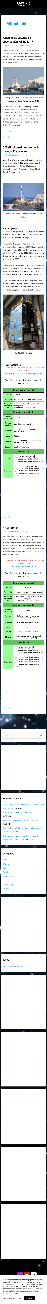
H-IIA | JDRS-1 (11, 527)
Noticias (6, 889)
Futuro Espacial (8, 876)
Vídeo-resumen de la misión (31, 374)
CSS (4, 868)
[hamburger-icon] (4, 4)
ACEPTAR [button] (30, 1298)
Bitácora (6, 864)
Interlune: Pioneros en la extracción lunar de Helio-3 (22, 820)
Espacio (6, 872)
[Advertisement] (23, 494)
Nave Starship (8, 884)
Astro (5, 860)
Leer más (14, 1293)
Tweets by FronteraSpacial (12, 966)
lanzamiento (7, 163)
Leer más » (7, 131)
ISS (4, 880)
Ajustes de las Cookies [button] (13, 1298)
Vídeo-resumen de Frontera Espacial (23, 567)
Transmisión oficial (12, 374)
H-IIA (10, 53)
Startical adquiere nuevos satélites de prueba (19, 812)
